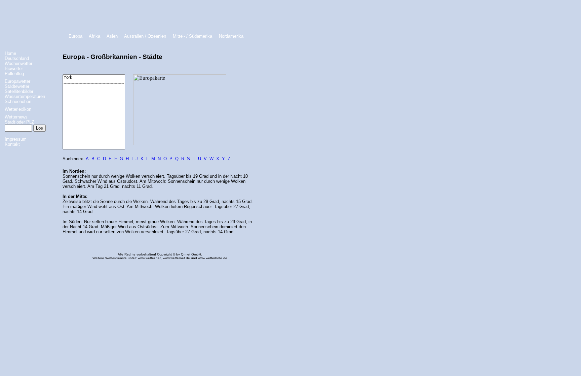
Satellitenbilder (19, 91)
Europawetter (17, 81)
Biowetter (14, 68)
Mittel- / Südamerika (192, 36)
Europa (75, 36)
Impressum (16, 139)
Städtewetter (17, 86)
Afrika (94, 36)
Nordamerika (231, 36)
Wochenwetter (18, 63)
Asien (112, 36)
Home (10, 53)
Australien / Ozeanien (145, 36)
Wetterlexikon (18, 109)
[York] (94, 77)
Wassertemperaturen (25, 96)
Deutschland (17, 58)
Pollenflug (14, 73)
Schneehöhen (18, 101)
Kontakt (12, 144)
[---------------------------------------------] (94, 83)
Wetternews (16, 116)
